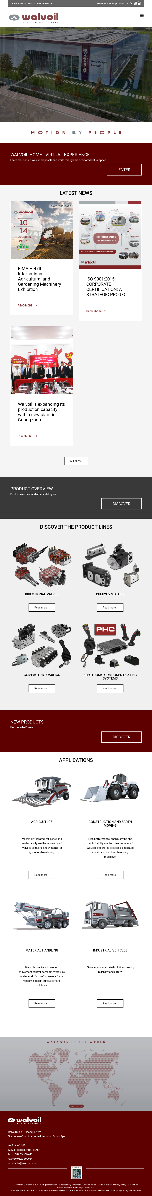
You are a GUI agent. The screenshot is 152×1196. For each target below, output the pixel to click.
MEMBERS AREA (106, 3)
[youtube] (135, 3)
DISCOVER (121, 504)
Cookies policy (89, 1185)
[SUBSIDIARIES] (76, 1074)
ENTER (124, 170)
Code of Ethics (105, 1185)
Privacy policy (119, 1185)
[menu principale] (142, 15)
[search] (131, 3)
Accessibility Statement (70, 1185)
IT (25, 3)
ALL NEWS (76, 461)
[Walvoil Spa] (32, 17)
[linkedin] (139, 3)
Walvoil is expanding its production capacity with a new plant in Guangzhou (41, 412)
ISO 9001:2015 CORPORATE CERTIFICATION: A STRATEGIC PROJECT (107, 286)
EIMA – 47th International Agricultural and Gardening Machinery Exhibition (39, 279)
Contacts (122, 3)
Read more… (27, 305)
